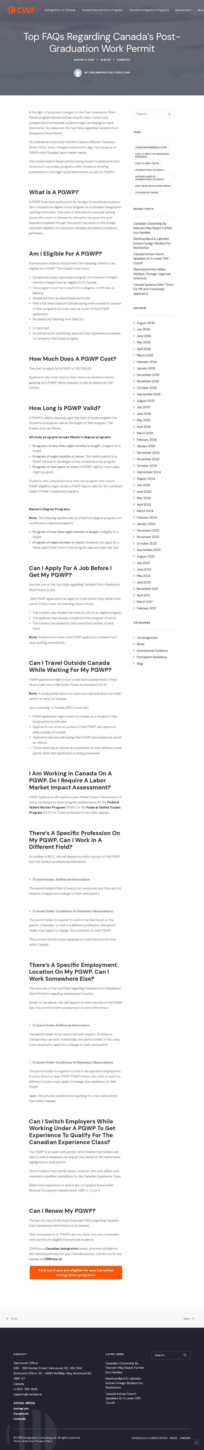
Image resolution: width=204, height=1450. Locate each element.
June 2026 (144, 336)
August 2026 (146, 323)
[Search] (154, 114)
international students (149, 170)
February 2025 (147, 440)
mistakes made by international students (149, 178)
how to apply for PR (147, 163)
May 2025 (143, 420)
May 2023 (143, 576)
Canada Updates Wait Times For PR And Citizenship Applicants (153, 289)
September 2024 (149, 472)
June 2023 (144, 569)
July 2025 (143, 407)
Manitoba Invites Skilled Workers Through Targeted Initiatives (152, 273)
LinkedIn (20, 1419)
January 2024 (146, 524)
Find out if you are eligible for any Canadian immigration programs (76, 1272)
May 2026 (143, 342)
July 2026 (143, 329)
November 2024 (148, 459)
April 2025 (144, 427)
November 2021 (147, 589)
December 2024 (148, 453)
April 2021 (143, 595)
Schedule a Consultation (149, 1438)
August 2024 (146, 479)
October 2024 (147, 466)
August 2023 (146, 556)
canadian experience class (151, 147)
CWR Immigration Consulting (109, 72)
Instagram (21, 1408)
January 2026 (146, 368)
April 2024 (144, 505)
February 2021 (146, 608)
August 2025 (146, 401)
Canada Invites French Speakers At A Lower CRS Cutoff (151, 258)
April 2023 (144, 582)
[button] (169, 114)
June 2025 (144, 414)
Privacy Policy (44, 1441)
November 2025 (148, 381)
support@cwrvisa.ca (28, 1394)
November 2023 (148, 537)
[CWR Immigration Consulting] (20, 9)
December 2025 (148, 375)
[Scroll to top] (196, 1442)
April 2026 (144, 349)
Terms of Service (24, 1441)
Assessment (183, 10)
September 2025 (149, 394)
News (140, 644)
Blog (107, 59)
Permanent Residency (152, 657)
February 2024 (147, 518)
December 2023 (148, 531)
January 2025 (146, 446)
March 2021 (144, 602)
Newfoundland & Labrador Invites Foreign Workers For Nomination (152, 243)
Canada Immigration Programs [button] (149, 10)
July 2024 (143, 485)
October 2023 (147, 544)
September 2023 (149, 550)
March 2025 (145, 433)
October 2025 (147, 388)
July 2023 (143, 563)
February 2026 (147, 362)
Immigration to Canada (60, 10)
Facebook (21, 1414)
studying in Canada (146, 192)
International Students (152, 651)
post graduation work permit (153, 186)
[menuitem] (61, 10)
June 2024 (144, 492)
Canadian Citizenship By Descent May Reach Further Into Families (152, 228)
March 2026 (145, 355)
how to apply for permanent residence (152, 155)
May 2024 (144, 498)
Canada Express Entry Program (102, 10)
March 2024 (145, 511)
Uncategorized (147, 638)
